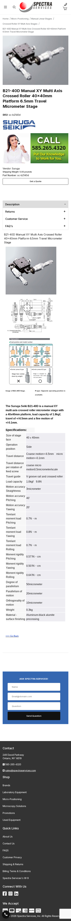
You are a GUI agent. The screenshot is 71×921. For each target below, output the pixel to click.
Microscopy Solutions (14, 806)
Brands (6, 785)
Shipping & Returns (13, 864)
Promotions (9, 813)
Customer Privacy (12, 857)
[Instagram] (10, 893)
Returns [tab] (10, 211)
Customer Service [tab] (16, 218)
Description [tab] (12, 204)
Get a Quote (35, 181)
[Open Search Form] (14, 7)
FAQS (6, 850)
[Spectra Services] (35, 6)
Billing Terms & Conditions (17, 871)
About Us (8, 836)
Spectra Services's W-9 (16, 878)
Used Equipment (11, 820)
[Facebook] (5, 893)
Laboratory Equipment (15, 792)
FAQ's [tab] (9, 226)
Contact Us (9, 843)
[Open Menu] (5, 7)
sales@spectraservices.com (20, 770)
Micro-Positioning (12, 799)
